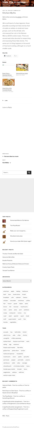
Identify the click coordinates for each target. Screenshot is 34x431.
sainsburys (6, 363)
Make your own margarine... (18, 231)
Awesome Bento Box (8, 257)
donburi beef (7, 341)
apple (12, 291)
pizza (15, 310)
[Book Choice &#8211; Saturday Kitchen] (8, 67)
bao (11, 332)
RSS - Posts (5, 416)
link (6, 100)
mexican (15, 307)
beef (4, 294)
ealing (5, 344)
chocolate (13, 300)
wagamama (6, 372)
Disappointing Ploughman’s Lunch (18, 409)
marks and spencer (8, 353)
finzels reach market (9, 347)
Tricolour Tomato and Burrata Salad (12, 253)
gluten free (6, 350)
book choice (16, 294)
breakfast (6, 297)
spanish (16, 316)
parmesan (6, 360)
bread (24, 294)
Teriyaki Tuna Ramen (8, 270)
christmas (21, 300)
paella (20, 357)
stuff (4, 319)
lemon (5, 307)
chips (19, 335)
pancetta (26, 357)
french (10, 303)
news (5, 310)
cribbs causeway (16, 338)
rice (25, 313)
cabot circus (6, 335)
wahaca (14, 372)
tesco (25, 369)
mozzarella (20, 353)
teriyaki (19, 369)
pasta (10, 310)
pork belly (20, 360)
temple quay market (9, 369)
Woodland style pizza (16, 236)
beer (9, 294)
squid (22, 316)
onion (14, 357)
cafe (12, 297)
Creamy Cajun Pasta (8, 267)
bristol (24, 332)
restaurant (12, 313)
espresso (16, 344)
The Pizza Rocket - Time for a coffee (12, 396)
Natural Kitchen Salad (22, 73)
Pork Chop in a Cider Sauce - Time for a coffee (15, 390)
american (6, 291)
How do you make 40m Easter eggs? (20, 241)
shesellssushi (7, 366)
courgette (6, 338)
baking (18, 291)
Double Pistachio (7, 260)
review (20, 313)
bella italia (18, 332)
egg (10, 344)
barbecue (25, 291)
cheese (25, 297)
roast (4, 316)
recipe (5, 313)
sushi (19, 319)
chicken (5, 300)
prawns (28, 360)
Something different (8, 398)
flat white (20, 347)
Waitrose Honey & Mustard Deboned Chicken (15, 264)
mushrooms (24, 307)
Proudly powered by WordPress (10, 427)
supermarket (12, 319)
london (23, 350)
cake (14, 335)
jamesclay (17, 10)
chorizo (25, 335)
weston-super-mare (9, 375)
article (19, 17)
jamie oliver (15, 350)
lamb (26, 303)
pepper (13, 360)
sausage (24, 363)
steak (27, 316)
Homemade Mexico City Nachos (19, 220)
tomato (5, 322)
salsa (18, 363)
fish (4, 303)
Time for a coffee (14, 2)
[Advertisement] (17, 195)
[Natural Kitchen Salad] (22, 67)
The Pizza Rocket (15, 225)
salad (10, 316)
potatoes (26, 310)
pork (20, 310)
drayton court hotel (18, 341)
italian (21, 303)
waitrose (21, 372)
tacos (28, 366)
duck (27, 341)
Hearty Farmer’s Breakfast (10, 393)
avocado (5, 332)
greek (15, 303)
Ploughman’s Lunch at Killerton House (19, 403)
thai (24, 319)
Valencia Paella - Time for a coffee (12, 385)
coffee (28, 300)
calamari (18, 297)
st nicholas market (19, 366)
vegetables (13, 322)
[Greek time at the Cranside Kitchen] (8, 82)
